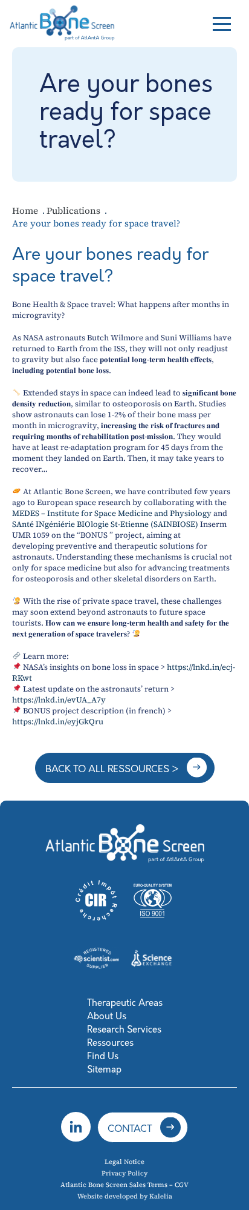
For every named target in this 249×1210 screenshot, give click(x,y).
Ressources (110, 1043)
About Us (106, 1016)
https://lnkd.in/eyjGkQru (57, 721)
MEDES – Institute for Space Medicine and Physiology (112, 513)
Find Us (102, 1056)
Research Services (124, 1029)
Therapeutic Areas (125, 1003)
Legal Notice (124, 1161)
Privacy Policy (124, 1173)
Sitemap (104, 1069)
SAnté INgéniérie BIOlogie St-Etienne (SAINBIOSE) (105, 524)
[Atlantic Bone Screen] (63, 21)
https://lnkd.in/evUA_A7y (59, 700)
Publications (75, 210)
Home (26, 210)
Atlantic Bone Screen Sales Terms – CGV (124, 1184)
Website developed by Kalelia (124, 1196)
